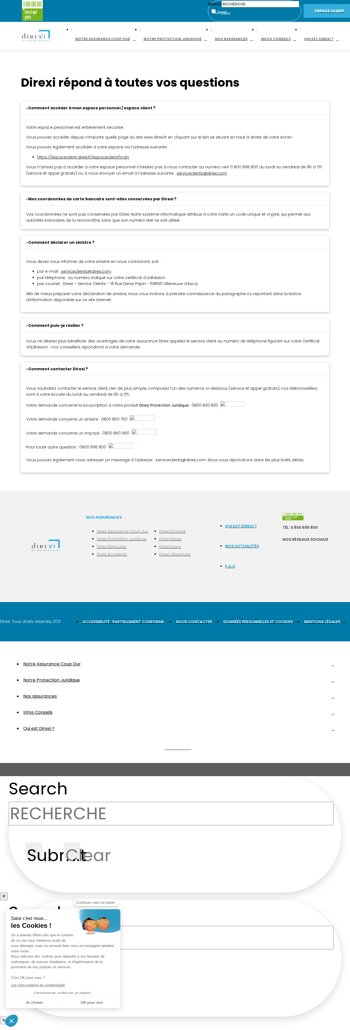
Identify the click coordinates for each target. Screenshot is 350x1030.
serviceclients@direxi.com (86, 271)
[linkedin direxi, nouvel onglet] (287, 574)
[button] (92, 108)
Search (214, 4)
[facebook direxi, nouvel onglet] (287, 551)
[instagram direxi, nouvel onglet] (287, 563)
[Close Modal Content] (4, 896)
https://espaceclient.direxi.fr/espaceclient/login (83, 157)
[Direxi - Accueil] (36, 36)
